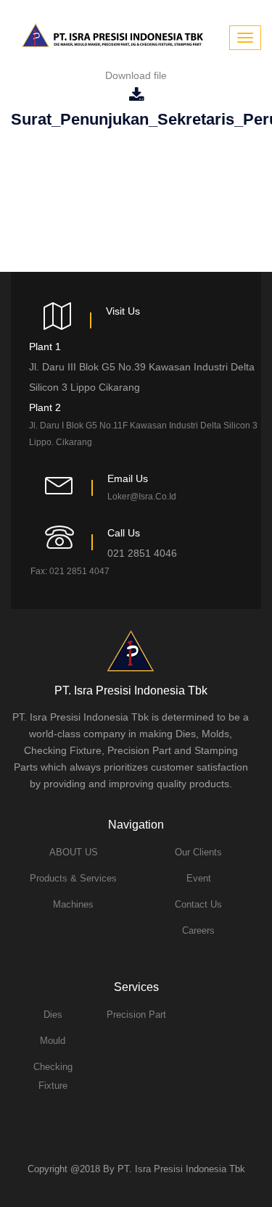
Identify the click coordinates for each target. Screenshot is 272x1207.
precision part (136, 1014)
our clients (198, 852)
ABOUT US (73, 852)
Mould (52, 1040)
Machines (73, 904)
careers (198, 930)
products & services (73, 878)
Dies (53, 1014)
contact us (198, 904)
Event (198, 878)
